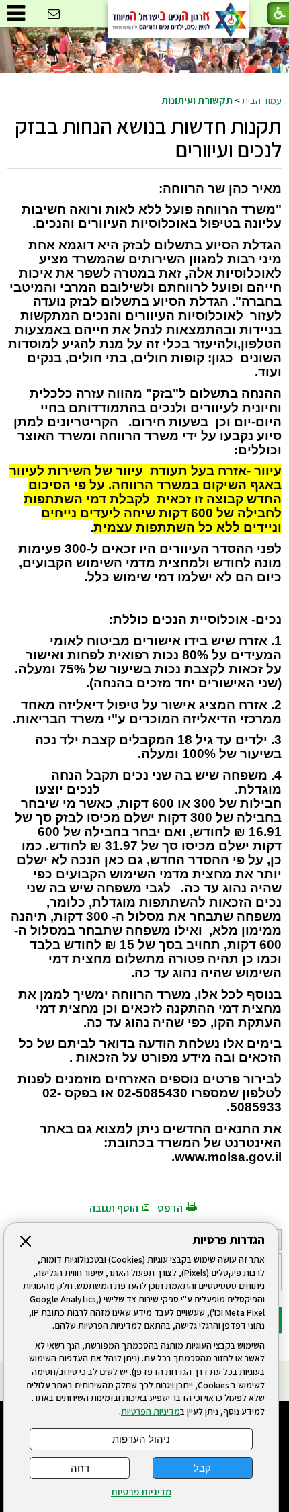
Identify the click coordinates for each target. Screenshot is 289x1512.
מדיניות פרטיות (141, 1492)
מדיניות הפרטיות (150, 1411)
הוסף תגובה (113, 1208)
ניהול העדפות (141, 1439)
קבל (202, 1468)
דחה (80, 1468)
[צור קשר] (54, 14)
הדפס (170, 1208)
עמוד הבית (262, 100)
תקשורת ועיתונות (197, 100)
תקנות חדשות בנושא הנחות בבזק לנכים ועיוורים (148, 137)
